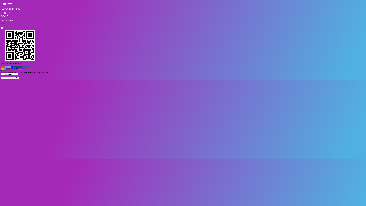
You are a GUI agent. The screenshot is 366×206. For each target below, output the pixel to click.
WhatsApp (15, 67)
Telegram (8, 67)
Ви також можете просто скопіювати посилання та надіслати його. (24, 72)
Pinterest (9, 69)
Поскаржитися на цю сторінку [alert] (10, 78)
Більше (3, 70)
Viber (20, 67)
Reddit (20, 69)
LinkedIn (15, 69)
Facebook (25, 67)
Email (3, 67)
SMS (2, 69)
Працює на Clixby (7, 20)
